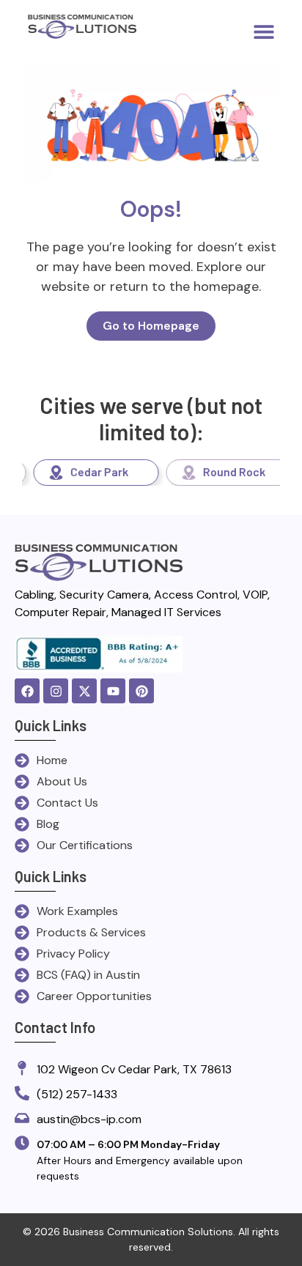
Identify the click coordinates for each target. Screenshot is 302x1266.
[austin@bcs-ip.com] (22, 1119)
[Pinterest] (141, 690)
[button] (263, 31)
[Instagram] (55, 690)
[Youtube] (112, 690)
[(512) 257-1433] (22, 1094)
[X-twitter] (84, 690)
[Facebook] (27, 690)
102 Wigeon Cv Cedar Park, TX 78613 (134, 1069)
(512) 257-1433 (77, 1094)
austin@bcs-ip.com (89, 1119)
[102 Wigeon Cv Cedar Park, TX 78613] (22, 1069)
